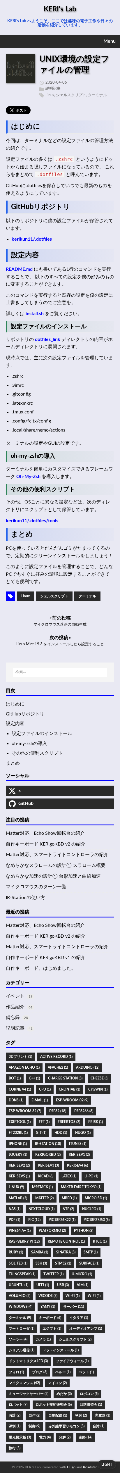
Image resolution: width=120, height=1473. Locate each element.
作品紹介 (15, 1007)
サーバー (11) (73, 1306)
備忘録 (13, 1017)
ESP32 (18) (57, 1111)
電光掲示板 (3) (20, 1437)
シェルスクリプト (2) (75, 1339)
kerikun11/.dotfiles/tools (32, 520)
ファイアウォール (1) (72, 1361)
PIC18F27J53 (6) (97, 1220)
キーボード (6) (50, 1318)
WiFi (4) (94, 1296)
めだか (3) (64, 1394)
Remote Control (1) (66, 1241)
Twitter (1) (53, 1274)
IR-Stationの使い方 (25, 897)
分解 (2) (64, 1437)
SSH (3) (41, 1263)
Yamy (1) (47, 1306)
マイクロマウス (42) (24, 1383)
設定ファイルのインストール (42, 733)
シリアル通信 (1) (21, 1350)
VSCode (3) (47, 1296)
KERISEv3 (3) (48, 1165)
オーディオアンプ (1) (85, 1328)
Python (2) (83, 1230)
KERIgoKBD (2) (48, 1154)
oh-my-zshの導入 (29, 743)
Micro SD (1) (96, 1198)
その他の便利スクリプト (37, 753)
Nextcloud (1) (41, 1209)
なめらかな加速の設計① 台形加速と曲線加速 (53, 876)
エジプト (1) (52, 1328)
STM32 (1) (63, 1263)
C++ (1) (34, 1078)
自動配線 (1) (57, 1415)
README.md (19, 269)
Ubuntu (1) (18, 1285)
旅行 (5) (14, 1448)
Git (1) (41, 1132)
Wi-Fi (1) (73, 1296)
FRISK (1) (95, 1122)
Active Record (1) (56, 1056)
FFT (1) (44, 1122)
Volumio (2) (19, 1296)
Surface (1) (89, 1263)
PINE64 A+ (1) (20, 1230)
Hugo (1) (83, 1132)
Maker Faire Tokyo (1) (81, 1187)
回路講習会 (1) (91, 1404)
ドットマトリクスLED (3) (28, 1361)
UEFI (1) (42, 1285)
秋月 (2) (81, 1415)
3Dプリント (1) (20, 1056)
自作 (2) (34, 1415)
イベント (15, 996)
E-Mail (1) (39, 1100)
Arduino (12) (87, 1067)
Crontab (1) (69, 1089)
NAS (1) (14, 1209)
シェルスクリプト (71, 95)
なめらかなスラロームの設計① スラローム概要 (55, 865)
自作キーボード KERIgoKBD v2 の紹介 (45, 844)
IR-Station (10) (48, 1144)
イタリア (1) (78, 1318)
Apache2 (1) (58, 1067)
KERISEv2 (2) (19, 1165)
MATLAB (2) (18, 1198)
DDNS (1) (16, 1100)
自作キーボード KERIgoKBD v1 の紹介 (45, 957)
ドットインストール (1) (61, 1350)
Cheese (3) (99, 1078)
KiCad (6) (45, 1176)
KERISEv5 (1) (19, 1176)
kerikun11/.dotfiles (32, 239)
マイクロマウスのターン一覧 (36, 886)
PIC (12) (34, 1220)
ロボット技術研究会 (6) (54, 1404)
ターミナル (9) (20, 1318)
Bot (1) (15, 1078)
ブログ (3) (39, 1372)
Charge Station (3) (65, 1078)
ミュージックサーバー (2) (28, 1394)
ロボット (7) (18, 1404)
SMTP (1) (91, 1252)
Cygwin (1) (97, 1089)
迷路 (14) (85, 1437)
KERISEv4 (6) (77, 1165)
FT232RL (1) (18, 1132)
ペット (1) (86, 1372)
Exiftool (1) (20, 1122)
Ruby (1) (16, 1252)
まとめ (13, 763)
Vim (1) (82, 1285)
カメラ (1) (43, 1339)
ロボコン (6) (89, 1394)
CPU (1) (45, 1089)
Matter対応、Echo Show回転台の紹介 (45, 833)
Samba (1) (39, 1252)
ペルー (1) (62, 1372)
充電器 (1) (102, 1415)
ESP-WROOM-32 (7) (25, 1111)
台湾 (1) (98, 1426)
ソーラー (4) (18, 1339)
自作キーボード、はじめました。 (41, 968)
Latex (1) (68, 1176)
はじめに (15, 704)
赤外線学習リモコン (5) (66, 1426)
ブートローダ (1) (21, 1328)
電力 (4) (45, 1437)
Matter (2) (44, 1198)
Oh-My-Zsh (28, 476)
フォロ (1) (16, 1372)
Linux (49, 95)
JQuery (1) (18, 1154)
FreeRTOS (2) (69, 1122)
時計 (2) (14, 1415)
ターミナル (97, 95)
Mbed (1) (69, 1198)
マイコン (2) (57, 1383)
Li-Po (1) (91, 1176)
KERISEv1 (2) (79, 1154)
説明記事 (53, 89)
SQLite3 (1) (18, 1263)
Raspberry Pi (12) (24, 1241)
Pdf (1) (14, 1220)
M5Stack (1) (42, 1187)
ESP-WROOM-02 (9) (72, 1100)
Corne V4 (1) (20, 1089)
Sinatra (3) (65, 1252)
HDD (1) (60, 1132)
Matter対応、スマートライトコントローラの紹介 (57, 854)
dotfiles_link (47, 339)
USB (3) (63, 1285)
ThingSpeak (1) (22, 1274)
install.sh (35, 313)
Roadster (90, 1467)
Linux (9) (16, 1187)
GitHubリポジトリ (25, 714)
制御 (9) (34, 1426)
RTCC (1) (100, 1241)
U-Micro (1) (82, 1274)
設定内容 (15, 723)
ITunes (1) (77, 1144)
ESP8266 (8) (83, 1111)
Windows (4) (20, 1306)
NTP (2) (68, 1209)
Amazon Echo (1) (24, 1067)
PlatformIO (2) (52, 1230)
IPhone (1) (18, 1144)
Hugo (71, 1467)
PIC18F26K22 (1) (62, 1220)
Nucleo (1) (91, 1209)
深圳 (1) (14, 1426)
